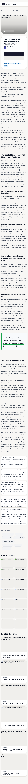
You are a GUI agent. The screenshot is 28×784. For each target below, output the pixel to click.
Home (2, 9)
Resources (8, 9)
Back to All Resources (15, 58)
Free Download (15, 54)
